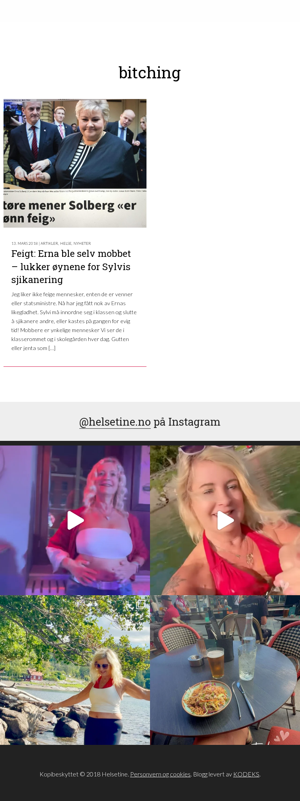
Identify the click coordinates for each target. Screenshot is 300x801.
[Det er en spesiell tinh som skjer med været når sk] (225, 520)
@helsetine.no (115, 421)
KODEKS (246, 774)
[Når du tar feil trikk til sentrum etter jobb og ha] (225, 670)
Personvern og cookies (160, 774)
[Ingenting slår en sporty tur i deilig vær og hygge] (75, 670)
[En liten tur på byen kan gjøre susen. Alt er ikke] (75, 520)
